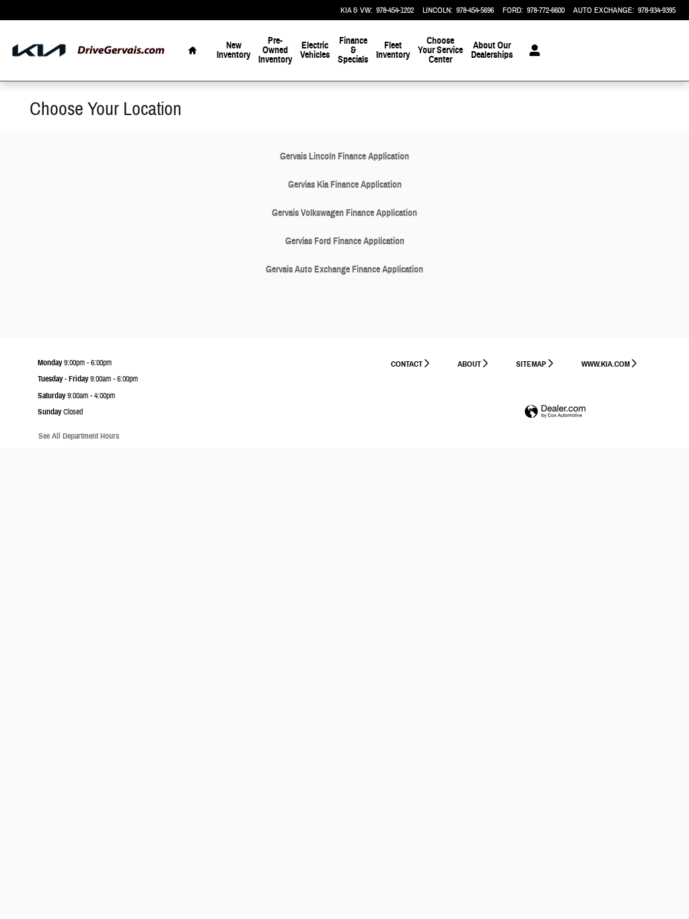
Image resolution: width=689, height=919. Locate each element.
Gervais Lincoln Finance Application (344, 156)
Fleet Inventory (393, 50)
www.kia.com (605, 364)
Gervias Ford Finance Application (344, 241)
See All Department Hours (78, 436)
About (469, 364)
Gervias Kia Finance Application (345, 184)
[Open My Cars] (531, 50)
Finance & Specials (353, 50)
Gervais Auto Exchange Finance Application (344, 269)
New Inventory (233, 50)
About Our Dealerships (492, 50)
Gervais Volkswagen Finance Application (344, 213)
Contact (407, 364)
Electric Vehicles (315, 50)
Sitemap (531, 364)
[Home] (39, 51)
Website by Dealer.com (555, 412)
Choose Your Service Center (440, 50)
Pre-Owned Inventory (275, 50)
